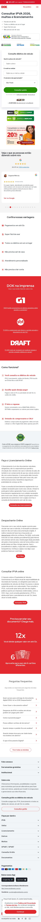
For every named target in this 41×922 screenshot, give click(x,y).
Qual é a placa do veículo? (12, 59)
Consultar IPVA (20, 603)
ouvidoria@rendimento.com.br (18, 892)
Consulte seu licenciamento (20, 505)
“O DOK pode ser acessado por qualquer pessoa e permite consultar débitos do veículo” (20, 351)
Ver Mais (20, 556)
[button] (20, 762)
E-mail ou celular (9, 68)
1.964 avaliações (24, 167)
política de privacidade (22, 94)
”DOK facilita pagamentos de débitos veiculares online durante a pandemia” (20, 309)
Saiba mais (35, 448)
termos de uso (31, 94)
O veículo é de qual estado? (13, 78)
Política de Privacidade (27, 903)
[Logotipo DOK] (4, 6)
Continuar (20, 912)
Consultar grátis (20, 809)
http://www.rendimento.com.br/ (11, 888)
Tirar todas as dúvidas (20, 750)
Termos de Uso (11, 905)
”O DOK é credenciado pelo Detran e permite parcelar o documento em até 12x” (20, 331)
